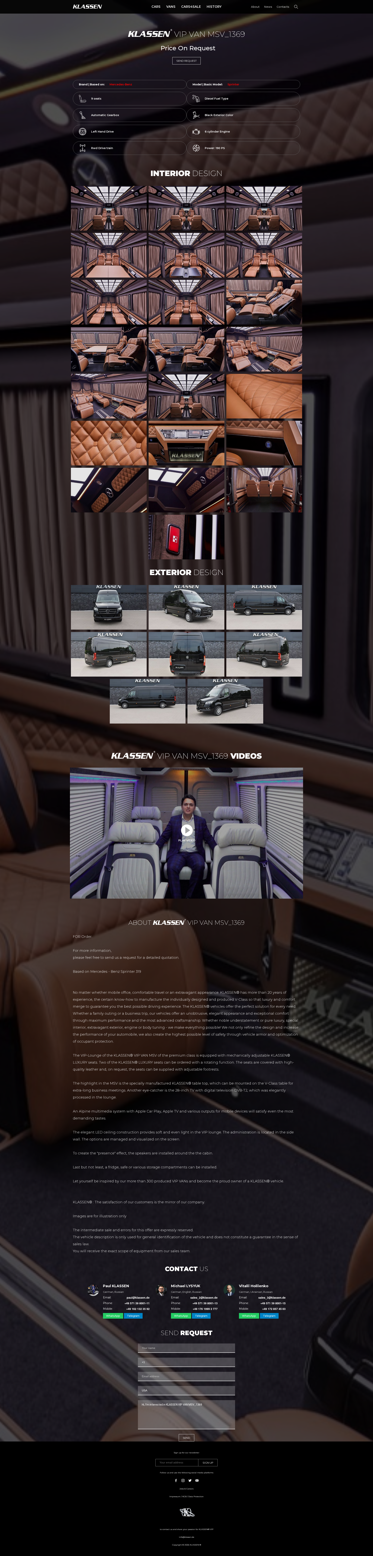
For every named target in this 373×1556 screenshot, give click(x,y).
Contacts (283, 7)
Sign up (208, 1462)
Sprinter (233, 84)
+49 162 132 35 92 (138, 1308)
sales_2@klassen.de (204, 1297)
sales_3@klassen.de (272, 1297)
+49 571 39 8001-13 (205, 1303)
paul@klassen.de (138, 1297)
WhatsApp (113, 1315)
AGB (184, 1496)
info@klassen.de (186, 1537)
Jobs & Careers (186, 1488)
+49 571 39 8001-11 (137, 1303)
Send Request (186, 60)
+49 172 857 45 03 (274, 1308)
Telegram (133, 1315)
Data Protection (196, 1496)
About (255, 7)
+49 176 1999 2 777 (205, 1308)
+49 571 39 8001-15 (273, 1303)
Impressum (174, 1496)
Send (186, 1437)
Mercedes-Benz (121, 84)
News (268, 7)
